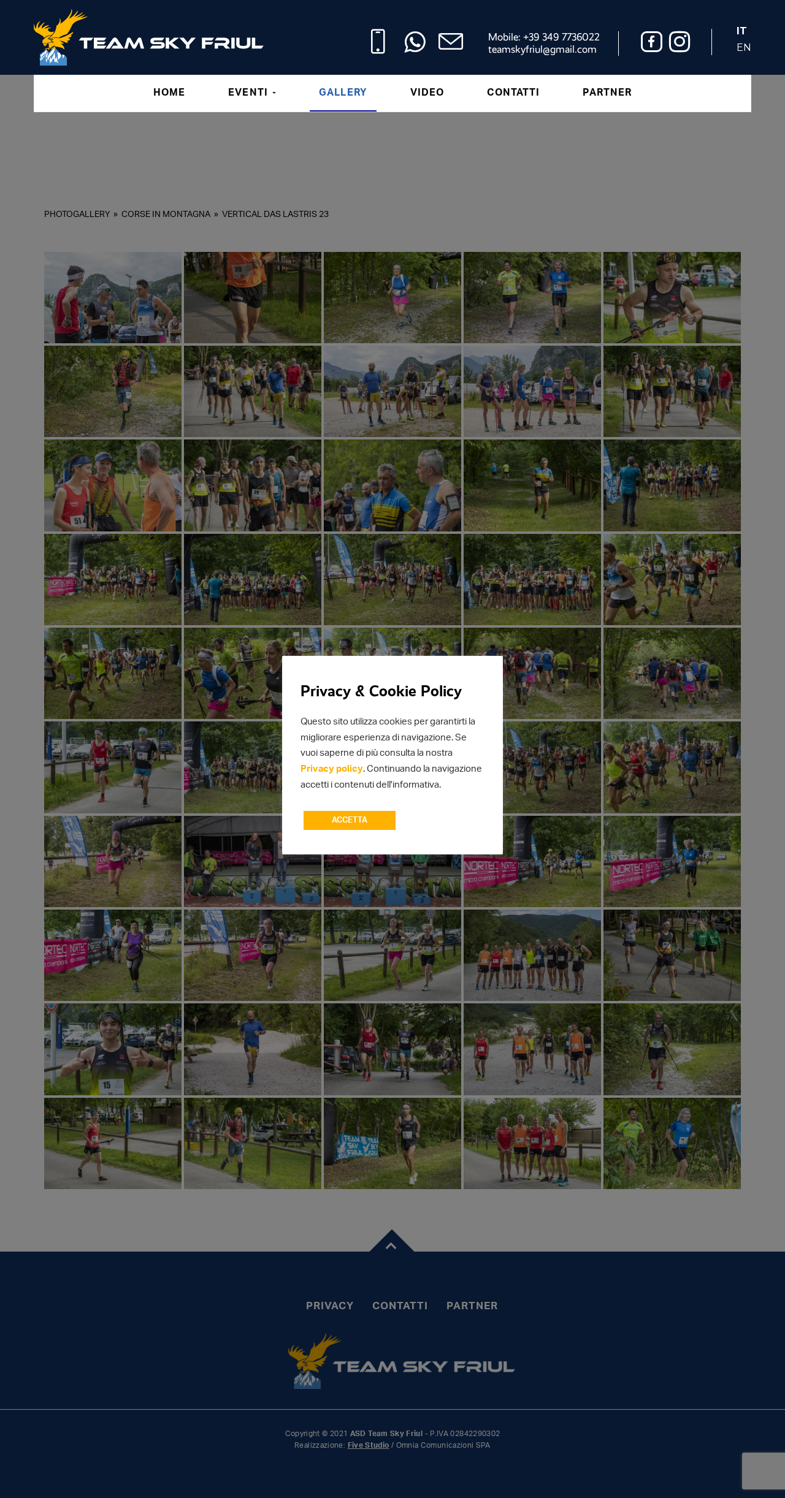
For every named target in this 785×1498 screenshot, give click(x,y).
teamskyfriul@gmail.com (542, 49)
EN (744, 47)
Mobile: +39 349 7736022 (544, 37)
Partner (607, 92)
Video (427, 92)
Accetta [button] (349, 820)
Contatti (513, 92)
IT (742, 31)
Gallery (343, 92)
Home (169, 92)
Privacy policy (332, 769)
